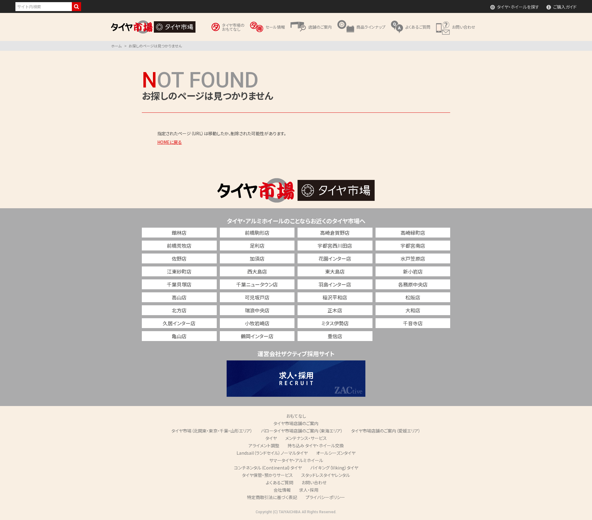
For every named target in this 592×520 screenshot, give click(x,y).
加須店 (257, 258)
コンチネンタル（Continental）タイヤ (268, 468)
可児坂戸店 (257, 297)
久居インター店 (179, 323)
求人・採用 (309, 490)
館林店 (179, 232)
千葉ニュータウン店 (257, 284)
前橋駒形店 (257, 232)
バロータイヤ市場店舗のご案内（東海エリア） (302, 431)
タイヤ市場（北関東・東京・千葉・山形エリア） (212, 431)
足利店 (257, 245)
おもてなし (296, 416)
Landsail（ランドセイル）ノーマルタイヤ (272, 453)
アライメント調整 (264, 445)
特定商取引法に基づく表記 (272, 497)
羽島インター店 (335, 284)
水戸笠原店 (413, 258)
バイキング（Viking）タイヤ (334, 468)
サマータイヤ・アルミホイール (296, 460)
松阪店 (412, 297)
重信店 (334, 336)
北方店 (179, 310)
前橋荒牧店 (179, 245)
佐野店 (179, 258)
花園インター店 (335, 258)
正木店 (334, 310)
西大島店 (257, 271)
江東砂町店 (179, 271)
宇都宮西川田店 (335, 245)
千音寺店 (413, 323)
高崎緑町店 (413, 232)
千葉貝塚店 (179, 284)
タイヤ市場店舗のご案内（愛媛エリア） (386, 431)
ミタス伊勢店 (335, 323)
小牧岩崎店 (257, 323)
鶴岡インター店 (257, 336)
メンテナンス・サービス (306, 438)
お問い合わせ (314, 482)
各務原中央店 (413, 284)
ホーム (116, 45)
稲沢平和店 (335, 297)
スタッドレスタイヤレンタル (325, 475)
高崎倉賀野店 (335, 232)
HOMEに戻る (169, 142)
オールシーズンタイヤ (336, 453)
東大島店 (335, 271)
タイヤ (271, 438)
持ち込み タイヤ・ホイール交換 (316, 445)
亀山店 (179, 336)
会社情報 (282, 490)
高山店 (179, 297)
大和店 (412, 310)
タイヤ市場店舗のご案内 (296, 423)
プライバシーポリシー (325, 497)
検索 (76, 6)
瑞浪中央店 (257, 310)
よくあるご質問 (279, 482)
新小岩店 (413, 271)
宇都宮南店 (413, 245)
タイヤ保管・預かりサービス (267, 475)
